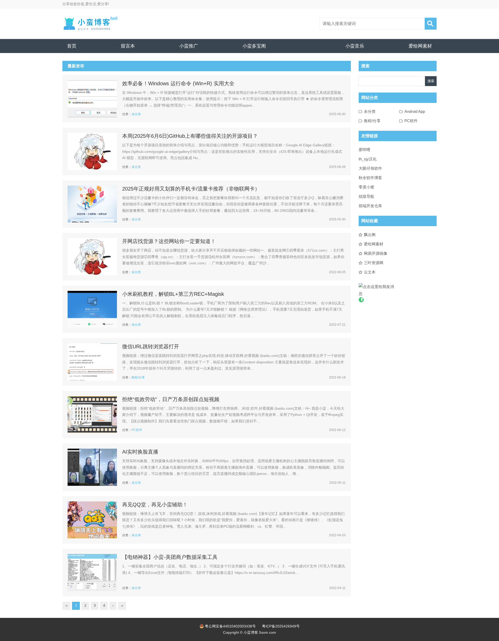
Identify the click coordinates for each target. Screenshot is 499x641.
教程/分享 (138, 377)
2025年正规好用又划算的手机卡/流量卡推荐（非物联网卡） (191, 189)
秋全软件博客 (370, 177)
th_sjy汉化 (368, 159)
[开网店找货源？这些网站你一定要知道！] (92, 256)
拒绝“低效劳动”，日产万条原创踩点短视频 (170, 399)
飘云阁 (370, 234)
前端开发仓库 (370, 206)
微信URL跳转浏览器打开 (150, 346)
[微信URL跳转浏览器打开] (92, 362)
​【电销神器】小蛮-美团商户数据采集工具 (170, 557)
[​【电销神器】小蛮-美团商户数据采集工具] (92, 572)
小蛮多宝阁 (254, 46)
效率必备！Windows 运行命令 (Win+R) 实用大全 (178, 83)
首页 (71, 46)
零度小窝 (366, 187)
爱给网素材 (420, 46)
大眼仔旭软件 (370, 168)
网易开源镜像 (375, 253)
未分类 (136, 114)
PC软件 (137, 430)
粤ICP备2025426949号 (281, 626)
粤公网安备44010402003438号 (230, 626)
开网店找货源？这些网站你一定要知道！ (169, 241)
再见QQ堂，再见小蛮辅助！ (155, 504)
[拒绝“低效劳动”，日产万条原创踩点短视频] (92, 414)
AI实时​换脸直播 (140, 452)
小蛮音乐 (354, 46)
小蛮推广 (188, 46)
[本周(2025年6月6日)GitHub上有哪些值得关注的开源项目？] (92, 151)
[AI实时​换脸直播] (92, 467)
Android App (414, 111)
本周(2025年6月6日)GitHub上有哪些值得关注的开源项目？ (190, 136)
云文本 (370, 272)
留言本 (128, 46)
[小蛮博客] (90, 23)
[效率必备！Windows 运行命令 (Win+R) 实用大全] (92, 98)
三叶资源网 (373, 262)
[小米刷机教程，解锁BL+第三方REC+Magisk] (92, 309)
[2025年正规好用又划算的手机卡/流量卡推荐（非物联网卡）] (92, 204)
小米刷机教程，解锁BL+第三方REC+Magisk (173, 294)
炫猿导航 (366, 196)
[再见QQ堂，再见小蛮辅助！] (92, 520)
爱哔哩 (364, 149)
